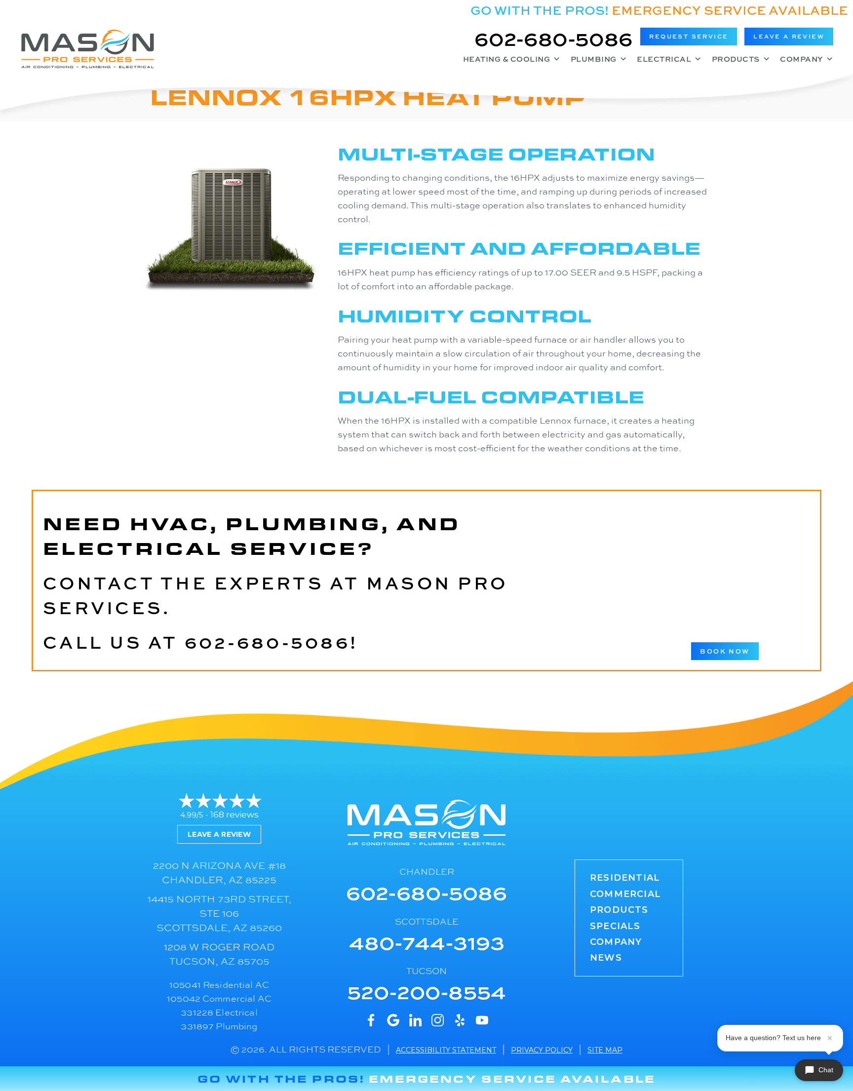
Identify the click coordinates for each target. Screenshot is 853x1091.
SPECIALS (615, 926)
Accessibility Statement (446, 1050)
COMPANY (616, 941)
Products (736, 59)
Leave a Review (219, 834)
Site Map (604, 1050)
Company (801, 59)
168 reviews (234, 814)
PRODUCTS (619, 909)
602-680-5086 (553, 38)
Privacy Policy (542, 1050)
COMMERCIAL (625, 894)
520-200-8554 (426, 991)
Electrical (664, 59)
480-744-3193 (426, 941)
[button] (688, 36)
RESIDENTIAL (625, 877)
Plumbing (594, 59)
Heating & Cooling (506, 59)
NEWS (606, 957)
